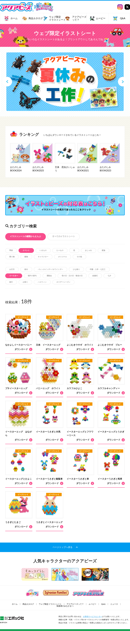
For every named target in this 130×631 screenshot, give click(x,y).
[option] (65, 82)
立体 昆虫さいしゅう (65, 169)
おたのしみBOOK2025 (38, 169)
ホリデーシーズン (63, 282)
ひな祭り (76, 269)
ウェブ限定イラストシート (50, 604)
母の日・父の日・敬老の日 (72, 276)
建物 (26, 257)
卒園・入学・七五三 (97, 269)
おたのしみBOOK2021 (83, 169)
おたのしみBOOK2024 (16, 169)
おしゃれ (88, 250)
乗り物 (12, 257)
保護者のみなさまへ (65, 606)
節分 (26, 269)
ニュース (114, 604)
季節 (11, 250)
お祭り (25, 282)
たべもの (59, 250)
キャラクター (43, 257)
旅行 (11, 282)
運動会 (49, 276)
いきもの (43, 250)
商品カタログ (28, 604)
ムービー (92, 604)
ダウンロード (21, 349)
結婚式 (95, 276)
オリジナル (62, 257)
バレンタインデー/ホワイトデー (50, 269)
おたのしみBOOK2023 (105, 169)
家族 (103, 250)
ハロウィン (42, 282)
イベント (26, 250)
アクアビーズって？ (75, 604)
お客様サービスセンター (92, 616)
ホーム (15, 604)
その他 (79, 257)
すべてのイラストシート (63, 236)
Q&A (103, 604)
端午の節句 (32, 276)
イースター (13, 276)
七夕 (109, 276)
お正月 (12, 269)
